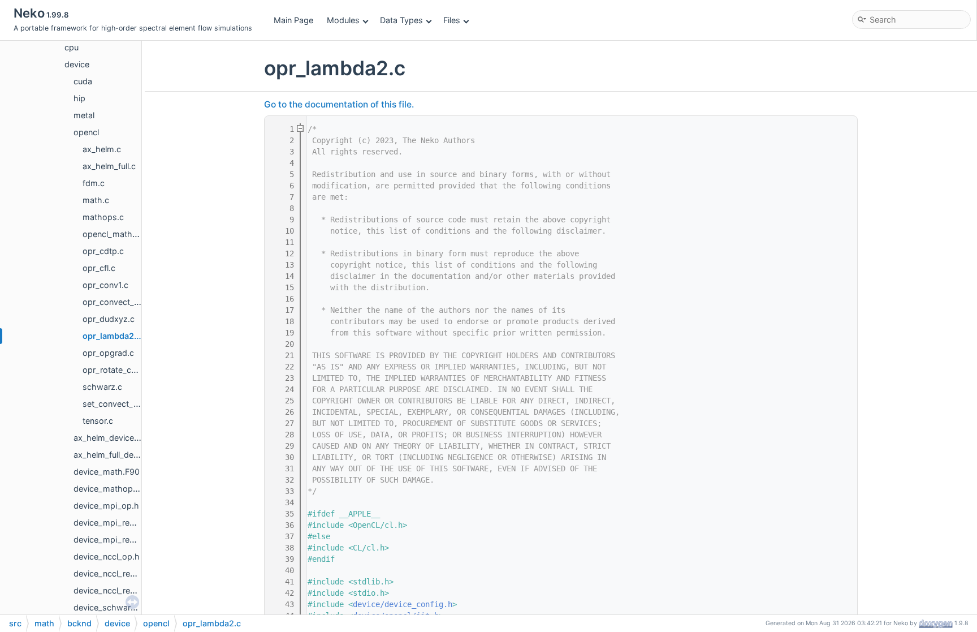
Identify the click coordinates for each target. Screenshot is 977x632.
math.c (96, 200)
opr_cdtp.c (103, 251)
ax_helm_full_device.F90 (120, 454)
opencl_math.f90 (115, 234)
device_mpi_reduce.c (114, 522)
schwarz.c (102, 387)
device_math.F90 (107, 471)
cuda (83, 81)
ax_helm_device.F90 (112, 437)
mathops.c (103, 217)
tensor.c (98, 420)
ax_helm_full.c (109, 166)
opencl (86, 132)
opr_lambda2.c (112, 336)
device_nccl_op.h (107, 556)
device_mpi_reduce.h (114, 539)
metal (84, 115)
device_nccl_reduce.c (114, 573)
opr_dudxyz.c (109, 319)
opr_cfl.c (99, 268)
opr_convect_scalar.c (123, 302)
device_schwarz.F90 (113, 607)
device (76, 64)
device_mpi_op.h (106, 505)
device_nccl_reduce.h (115, 590)
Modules (343, 20)
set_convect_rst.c (116, 404)
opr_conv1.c (105, 285)
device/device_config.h (402, 604)
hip (79, 98)
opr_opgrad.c (108, 353)
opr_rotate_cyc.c (115, 370)
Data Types (401, 20)
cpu (71, 47)
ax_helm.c (102, 149)
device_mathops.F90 (114, 488)
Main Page (293, 20)
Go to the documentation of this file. (339, 104)
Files (451, 20)
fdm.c (94, 183)
